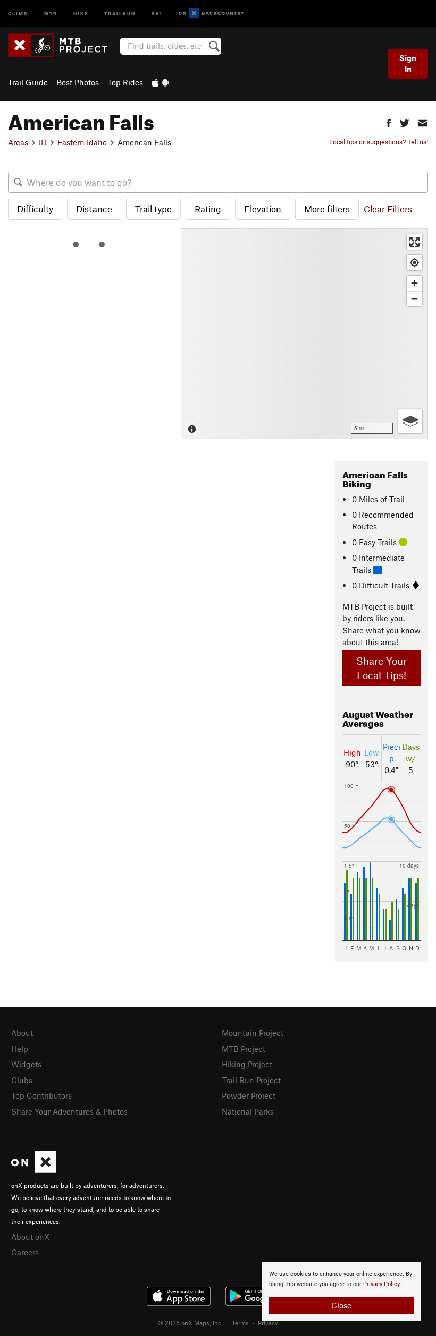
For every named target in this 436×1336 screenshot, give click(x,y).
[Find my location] (414, 262)
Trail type (153, 208)
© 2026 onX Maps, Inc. (190, 1322)
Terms (240, 1322)
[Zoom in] (414, 283)
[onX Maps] (33, 1170)
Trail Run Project (251, 1080)
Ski (157, 13)
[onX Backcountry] (211, 13)
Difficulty (35, 208)
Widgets (26, 1064)
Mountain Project (252, 1033)
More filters (327, 208)
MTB (50, 13)
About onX (30, 1236)
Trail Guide (28, 82)
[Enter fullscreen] (414, 242)
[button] (388, 122)
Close (341, 1305)
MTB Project (243, 1049)
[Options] (410, 421)
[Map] (304, 334)
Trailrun (120, 13)
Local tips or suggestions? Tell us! (378, 142)
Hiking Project (247, 1064)
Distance (94, 208)
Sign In (407, 63)
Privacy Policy (381, 1284)
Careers (25, 1252)
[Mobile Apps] (160, 82)
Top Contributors (41, 1095)
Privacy (268, 1322)
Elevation (262, 208)
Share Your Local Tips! (381, 668)
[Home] (63, 45)
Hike (80, 13)
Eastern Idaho (82, 142)
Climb (18, 13)
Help (19, 1049)
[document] (341, 1291)
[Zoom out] (414, 298)
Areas (18, 142)
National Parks (248, 1111)
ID (43, 142)
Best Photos (77, 82)
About (22, 1033)
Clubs (21, 1080)
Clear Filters (388, 208)
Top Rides (125, 82)
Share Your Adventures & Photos (69, 1111)
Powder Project (248, 1095)
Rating (208, 208)
